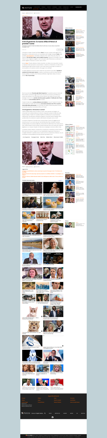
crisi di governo (30, 55)
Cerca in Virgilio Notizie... (37, 413)
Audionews (78, 7)
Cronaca (23, 398)
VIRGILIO (36, 435)
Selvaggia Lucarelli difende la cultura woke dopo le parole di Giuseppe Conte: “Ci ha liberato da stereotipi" (42, 171)
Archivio (71, 413)
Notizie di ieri (24, 403)
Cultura (23, 400)
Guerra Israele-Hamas (75, 402)
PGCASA (52, 435)
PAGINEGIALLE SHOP (47, 435)
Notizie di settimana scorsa (27, 406)
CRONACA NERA (78, 89)
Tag (77, 413)
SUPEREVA (79, 435)
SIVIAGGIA (67, 435)
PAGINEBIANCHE (56, 435)
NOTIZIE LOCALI (78, 41)
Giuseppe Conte (35, 137)
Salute (39, 400)
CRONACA (77, 186)
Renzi (27, 63)
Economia (72, 398)
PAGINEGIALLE (41, 435)
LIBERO (34, 435)
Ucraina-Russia (41, 402)
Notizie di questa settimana (27, 404)
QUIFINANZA (71, 435)
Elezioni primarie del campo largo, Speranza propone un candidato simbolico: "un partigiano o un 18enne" (42, 174)
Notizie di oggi (25, 402)
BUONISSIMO (75, 435)
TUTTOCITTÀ (61, 435)
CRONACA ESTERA (79, 29)
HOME (23, 15)
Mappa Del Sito (57, 413)
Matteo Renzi (49, 137)
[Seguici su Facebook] (53, 417)
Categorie (65, 413)
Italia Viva (42, 137)
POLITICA (26, 15)
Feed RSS (50, 413)
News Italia (83, 413)
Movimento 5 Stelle (58, 137)
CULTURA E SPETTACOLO (80, 47)
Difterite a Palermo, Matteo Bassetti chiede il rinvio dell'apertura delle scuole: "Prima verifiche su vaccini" (42, 177)
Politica (39, 398)
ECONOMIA (77, 126)
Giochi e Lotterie (57, 400)
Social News (72, 400)
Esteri (55, 398)
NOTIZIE (28, 7)
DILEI (64, 435)
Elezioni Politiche (57, 402)
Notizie (27, 413)
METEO (77, 222)
